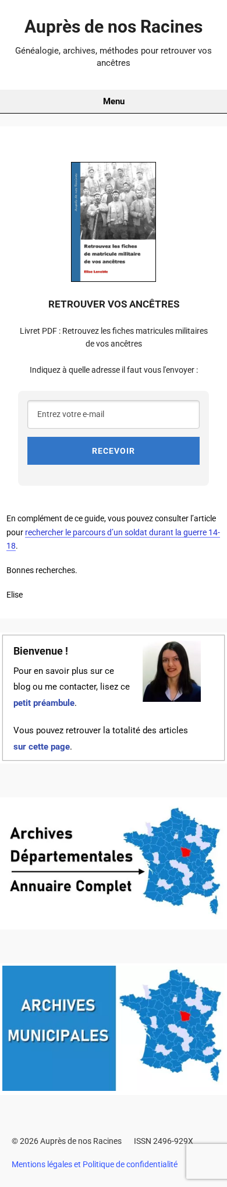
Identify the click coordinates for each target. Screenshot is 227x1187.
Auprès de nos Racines (113, 26)
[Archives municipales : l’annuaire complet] (113, 1088)
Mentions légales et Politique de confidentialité (95, 1164)
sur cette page (41, 747)
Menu (114, 101)
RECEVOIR (113, 450)
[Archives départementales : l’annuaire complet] (113, 922)
